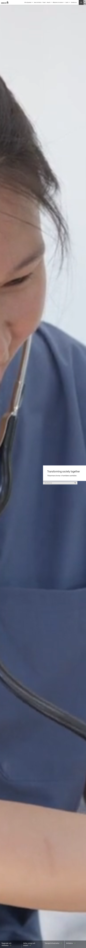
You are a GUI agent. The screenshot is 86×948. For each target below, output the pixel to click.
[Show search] (85, 3)
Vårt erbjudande (27, 2)
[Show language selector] (85, 1)
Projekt (44, 2)
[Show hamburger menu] (81, 2)
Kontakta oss (74, 2)
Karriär (67, 2)
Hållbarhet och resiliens (58, 2)
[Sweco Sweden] (4, 2)
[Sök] (75, 482)
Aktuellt (48, 2)
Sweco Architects (37, 2)
